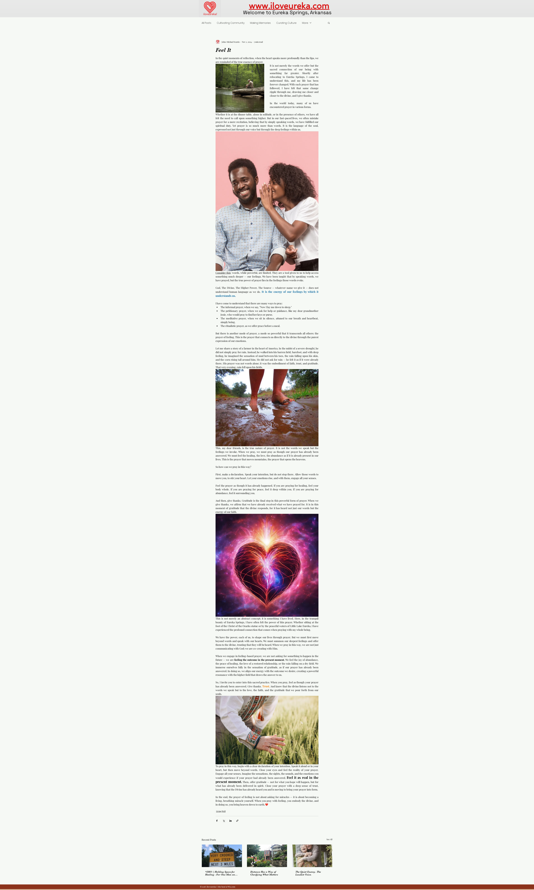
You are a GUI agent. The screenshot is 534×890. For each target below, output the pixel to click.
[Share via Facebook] (217, 820)
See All (329, 839)
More (305, 23)
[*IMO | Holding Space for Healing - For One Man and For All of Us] (222, 856)
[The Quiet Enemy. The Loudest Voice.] (312, 856)
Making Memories (260, 23)
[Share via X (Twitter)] (223, 820)
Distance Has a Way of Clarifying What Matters (264, 873)
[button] (328, 23)
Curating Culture (286, 23)
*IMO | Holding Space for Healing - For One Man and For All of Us (220, 873)
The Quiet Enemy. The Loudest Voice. (308, 873)
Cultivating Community (230, 23)
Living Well (221, 811)
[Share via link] (237, 820)
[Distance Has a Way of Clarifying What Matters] (267, 856)
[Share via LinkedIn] (230, 820)
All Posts (206, 23)
